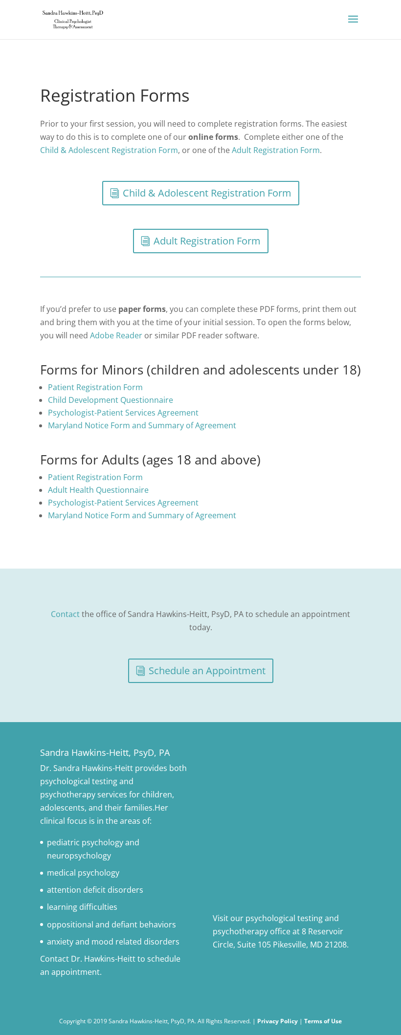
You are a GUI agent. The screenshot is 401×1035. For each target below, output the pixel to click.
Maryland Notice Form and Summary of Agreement (142, 425)
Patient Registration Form (95, 387)
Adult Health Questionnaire (98, 489)
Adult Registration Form (276, 150)
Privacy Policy (277, 1021)
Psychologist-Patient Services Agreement (123, 412)
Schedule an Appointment (207, 670)
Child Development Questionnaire (110, 400)
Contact (65, 614)
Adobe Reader (116, 335)
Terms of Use (323, 1021)
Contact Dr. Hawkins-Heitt (87, 958)
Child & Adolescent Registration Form (109, 150)
